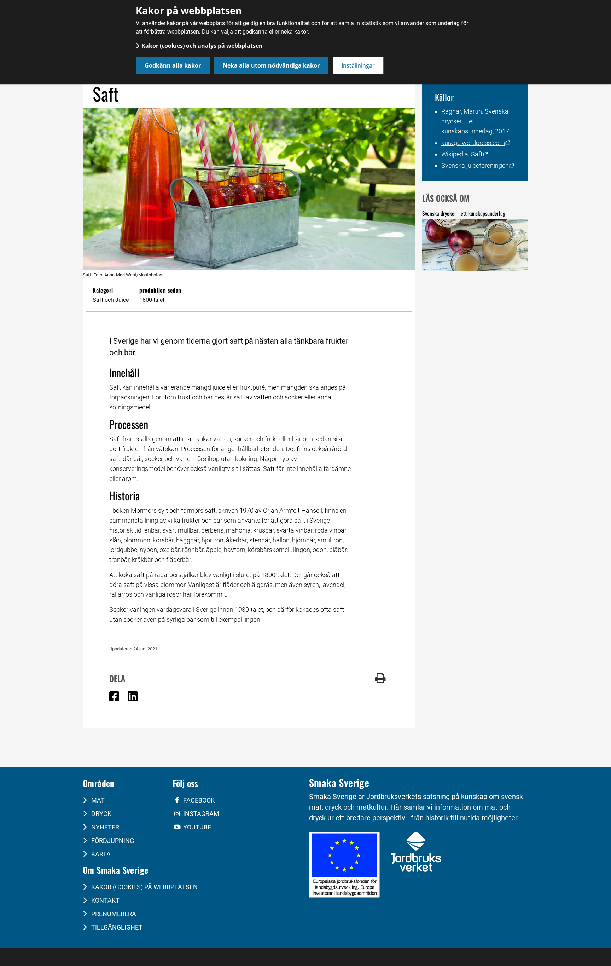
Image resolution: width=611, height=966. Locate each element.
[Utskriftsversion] (380, 680)
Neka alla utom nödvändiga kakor (271, 65)
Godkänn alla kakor (173, 65)
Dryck (100, 813)
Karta (100, 854)
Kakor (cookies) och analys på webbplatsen (202, 46)
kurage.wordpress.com (476, 142)
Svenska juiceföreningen (477, 165)
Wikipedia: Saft (464, 154)
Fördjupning (112, 840)
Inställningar (358, 65)
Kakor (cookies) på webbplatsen (144, 887)
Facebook (198, 800)
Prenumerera (113, 914)
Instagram (200, 813)
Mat (97, 800)
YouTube (196, 827)
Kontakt (105, 900)
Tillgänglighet (116, 927)
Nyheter (104, 827)
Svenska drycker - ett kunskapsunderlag (463, 213)
